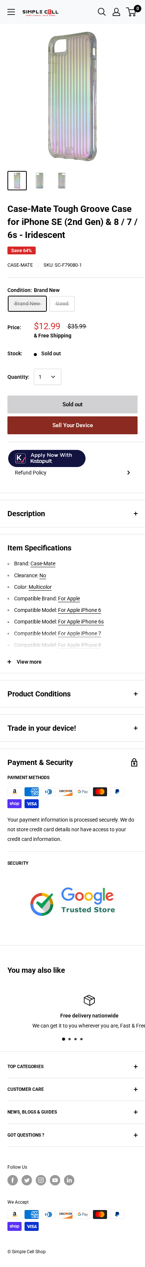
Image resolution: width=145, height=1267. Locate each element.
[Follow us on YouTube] (55, 1180)
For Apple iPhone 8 (79, 645)
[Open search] (102, 12)
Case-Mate (20, 265)
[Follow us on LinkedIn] (69, 1180)
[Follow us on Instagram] (41, 1180)
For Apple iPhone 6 (79, 610)
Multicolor (40, 587)
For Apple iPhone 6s (81, 622)
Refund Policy (30, 473)
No (42, 575)
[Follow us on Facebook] (12, 1180)
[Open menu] (11, 12)
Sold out (72, 404)
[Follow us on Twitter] (27, 1180)
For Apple (69, 598)
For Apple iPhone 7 (79, 633)
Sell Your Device (72, 425)
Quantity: (18, 377)
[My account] (116, 12)
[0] (131, 11)
